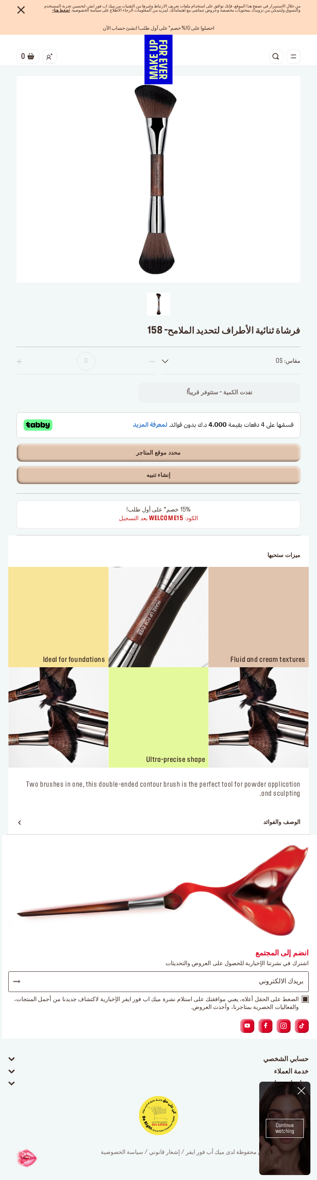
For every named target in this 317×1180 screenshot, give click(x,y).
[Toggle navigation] (293, 57)
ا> (61, 10)
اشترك (20, 981)
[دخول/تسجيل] (50, 57)
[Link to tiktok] (301, 1026)
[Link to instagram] (283, 1026)
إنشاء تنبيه (159, 475)
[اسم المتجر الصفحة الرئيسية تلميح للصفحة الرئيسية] (158, 59)
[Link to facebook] (265, 1026)
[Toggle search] (276, 57)
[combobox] (231, 361)
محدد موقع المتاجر (158, 453)
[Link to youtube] (247, 1026)
